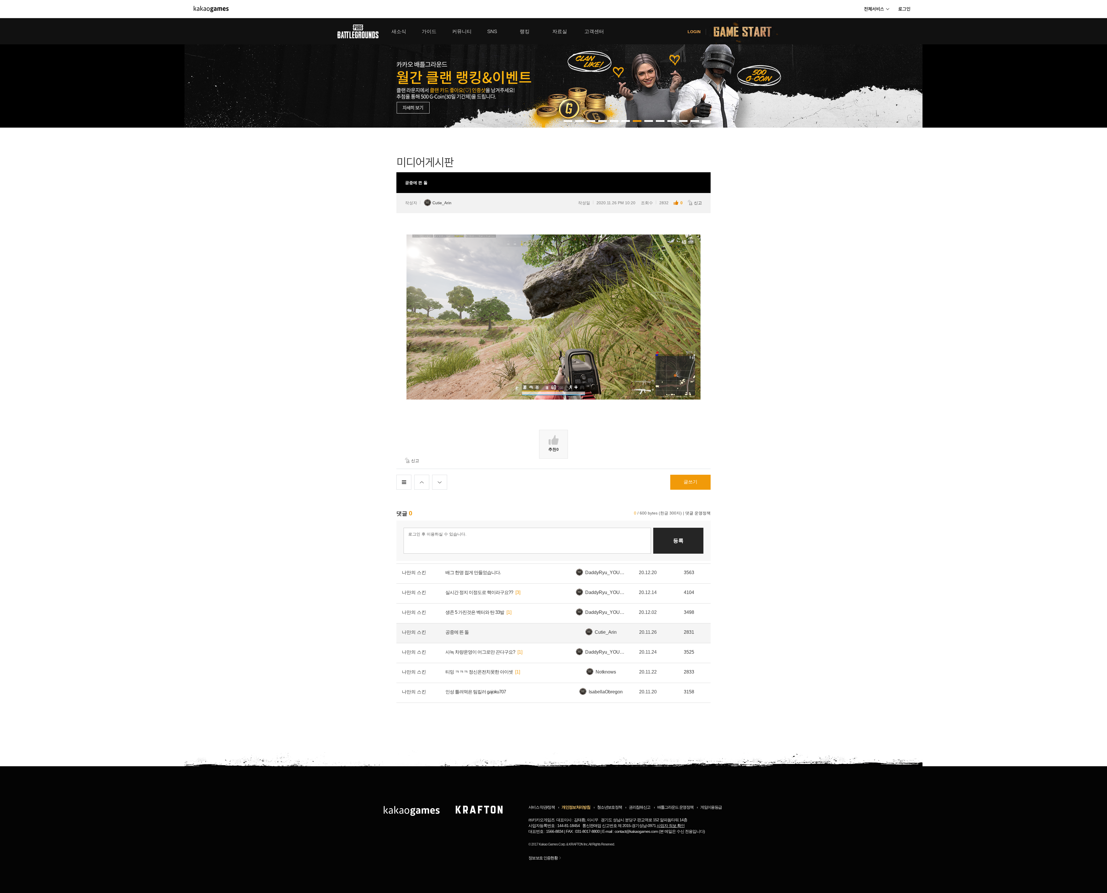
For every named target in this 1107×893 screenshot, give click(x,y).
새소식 (398, 31)
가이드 (429, 31)
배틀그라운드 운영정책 (675, 807)
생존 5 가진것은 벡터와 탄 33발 (474, 612)
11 (694, 121)
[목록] (403, 482)
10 (683, 121)
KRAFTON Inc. (578, 844)
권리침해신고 (639, 807)
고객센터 (594, 31)
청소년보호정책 (609, 807)
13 (706, 123)
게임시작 (746, 31)
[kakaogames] (211, 9)
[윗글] (421, 482)
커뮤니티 (462, 31)
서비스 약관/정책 (541, 807)
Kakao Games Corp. (552, 844)
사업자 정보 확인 (671, 825)
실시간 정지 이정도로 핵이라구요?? (479, 592)
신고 (698, 202)
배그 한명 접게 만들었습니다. (473, 572)
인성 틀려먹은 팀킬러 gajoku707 (475, 691)
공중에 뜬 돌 (457, 632)
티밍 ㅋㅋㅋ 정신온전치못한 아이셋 (479, 671)
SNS (492, 31)
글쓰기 (690, 481)
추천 (553, 449)
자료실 (559, 31)
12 (706, 121)
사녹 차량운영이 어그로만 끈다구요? (480, 652)
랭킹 (525, 31)
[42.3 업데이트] (553, 73)
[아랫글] (439, 482)
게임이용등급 (711, 807)
